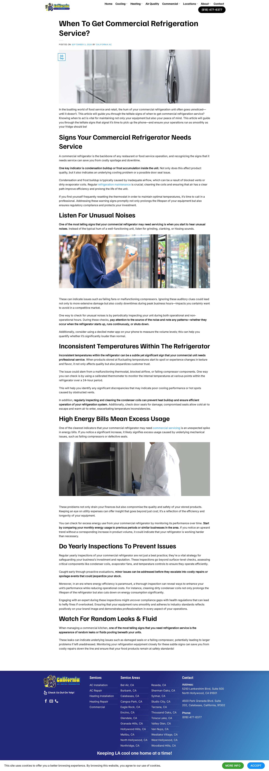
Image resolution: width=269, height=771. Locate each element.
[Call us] (56, 701)
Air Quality (152, 3)
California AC (104, 44)
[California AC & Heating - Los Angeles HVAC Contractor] (60, 7)
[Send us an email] (51, 701)
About (205, 3)
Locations (189, 3)
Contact (219, 3)
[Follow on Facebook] (46, 701)
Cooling (120, 3)
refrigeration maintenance (114, 184)
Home (108, 3)
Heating (135, 3)
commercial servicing (166, 428)
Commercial (170, 3)
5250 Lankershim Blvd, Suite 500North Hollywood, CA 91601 (203, 689)
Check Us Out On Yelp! (60, 692)
